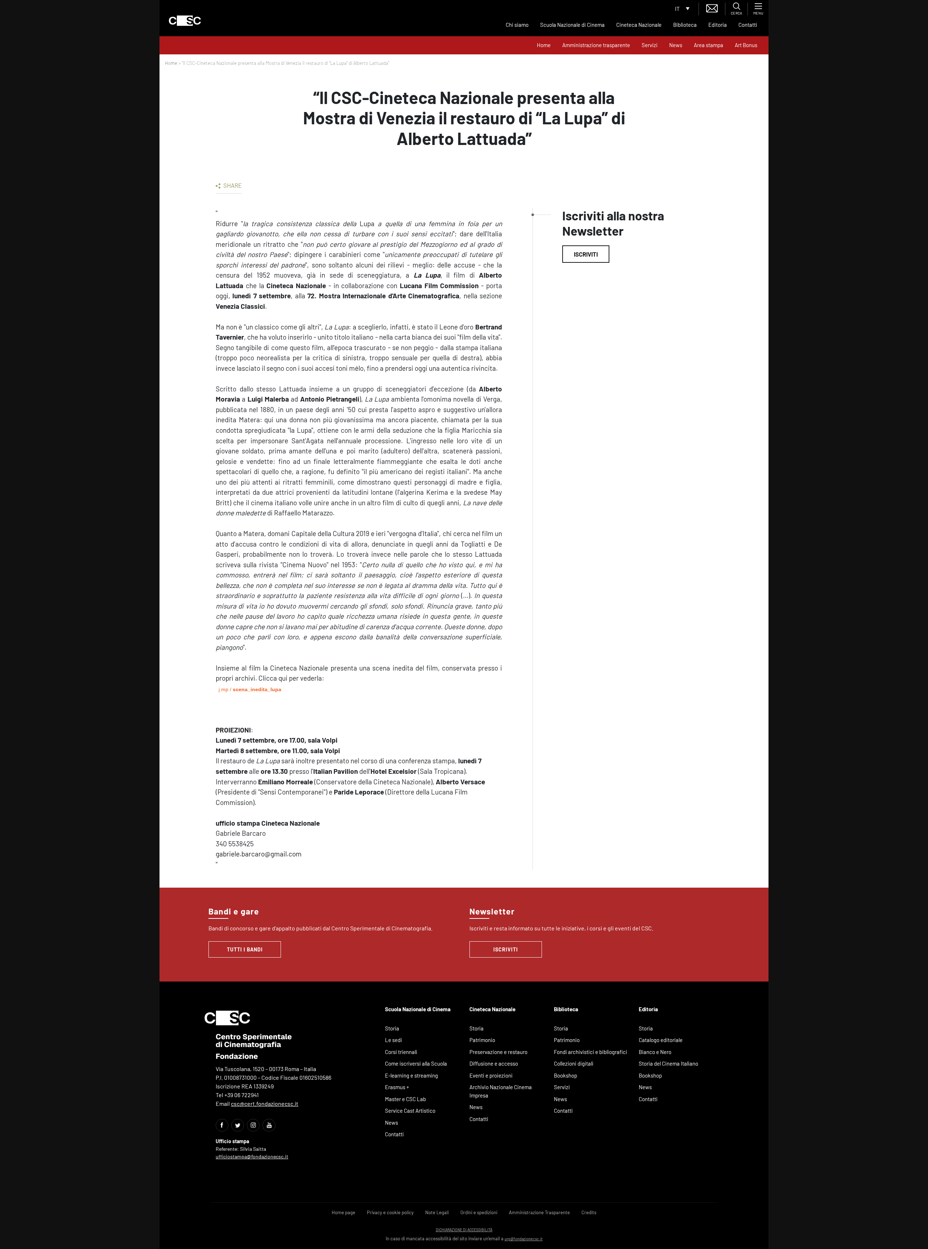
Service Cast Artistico (410, 1110)
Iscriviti (586, 254)
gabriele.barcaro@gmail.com (259, 854)
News (675, 45)
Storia (392, 1028)
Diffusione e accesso (493, 1063)
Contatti (747, 24)
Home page (343, 1212)
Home (544, 45)
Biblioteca (685, 24)
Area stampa (708, 45)
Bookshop (565, 1075)
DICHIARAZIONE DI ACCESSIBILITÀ (464, 1229)
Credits (588, 1212)
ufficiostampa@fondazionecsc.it (252, 1156)
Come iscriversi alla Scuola (416, 1063)
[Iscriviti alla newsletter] (712, 7)
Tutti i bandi (245, 949)
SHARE (232, 185)
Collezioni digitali (573, 1063)
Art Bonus (746, 45)
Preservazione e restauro (498, 1052)
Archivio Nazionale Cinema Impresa (500, 1091)
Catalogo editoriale (661, 1040)
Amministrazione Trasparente (539, 1212)
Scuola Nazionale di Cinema (572, 24)
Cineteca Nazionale (639, 24)
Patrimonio (482, 1040)
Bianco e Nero (655, 1052)
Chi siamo (517, 24)
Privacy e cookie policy (390, 1212)
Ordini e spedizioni (478, 1212)
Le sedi (393, 1040)
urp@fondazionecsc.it (524, 1238)
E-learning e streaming (411, 1075)
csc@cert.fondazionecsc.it (264, 1103)
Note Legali (437, 1212)
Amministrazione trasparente (596, 45)
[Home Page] (185, 21)
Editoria (717, 24)
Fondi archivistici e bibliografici (590, 1052)
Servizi (650, 45)
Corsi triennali (401, 1052)
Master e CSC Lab (405, 1099)
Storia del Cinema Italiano (668, 1063)
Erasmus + (397, 1087)
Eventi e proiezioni (491, 1075)
